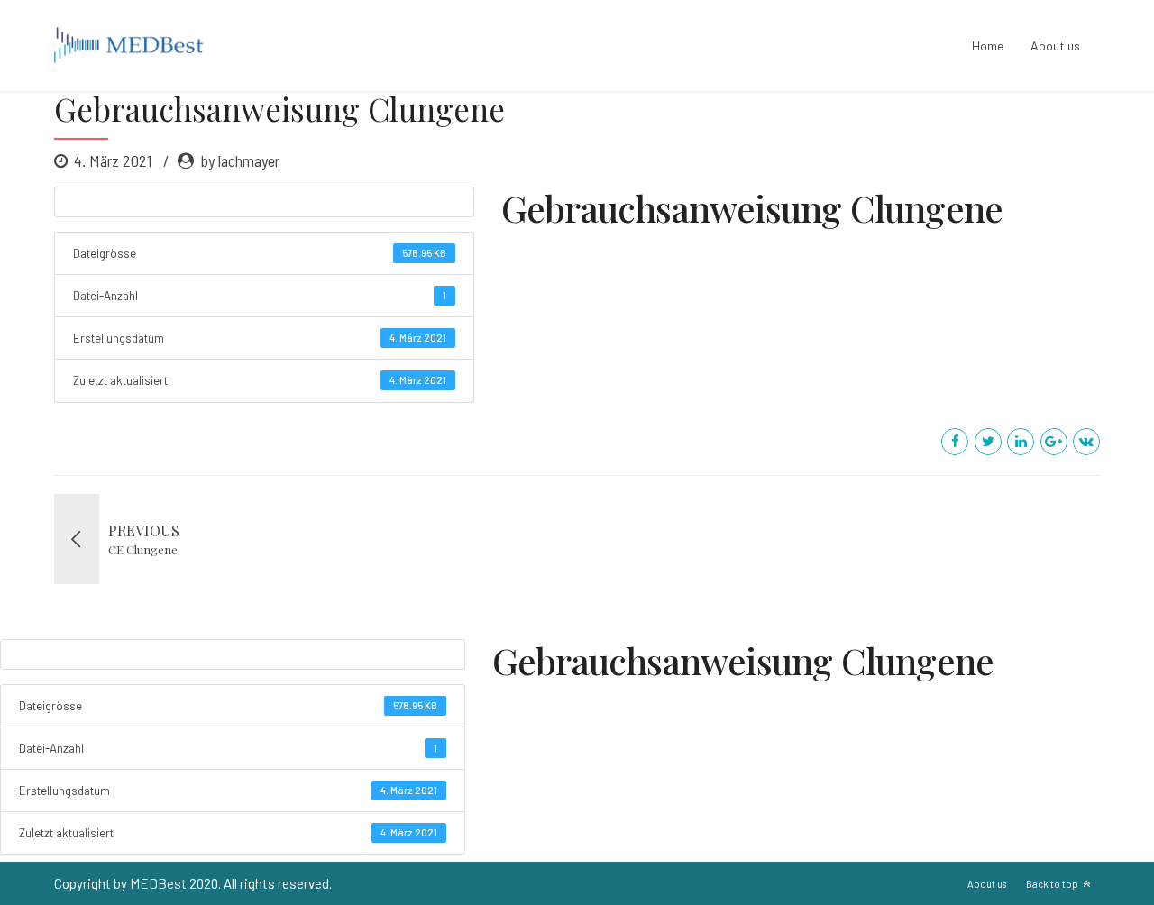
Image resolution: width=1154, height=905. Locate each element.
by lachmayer (239, 160)
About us (1055, 45)
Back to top (1052, 884)
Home (987, 45)
